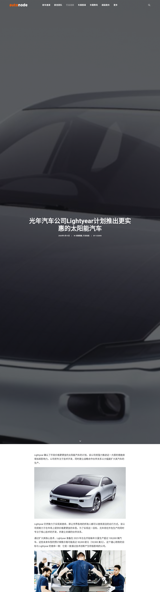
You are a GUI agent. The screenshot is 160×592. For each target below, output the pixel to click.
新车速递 (46, 5)
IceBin (99, 236)
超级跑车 (106, 5)
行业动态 (70, 5)
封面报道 (79, 236)
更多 (116, 5)
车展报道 (82, 5)
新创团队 (58, 5)
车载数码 (94, 5)
